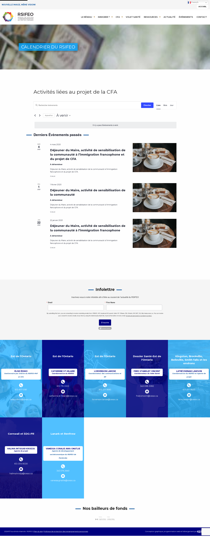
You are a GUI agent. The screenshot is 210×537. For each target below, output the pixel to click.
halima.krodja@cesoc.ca (21, 473)
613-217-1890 (105, 389)
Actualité (169, 17)
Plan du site (38, 531)
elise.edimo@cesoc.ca (21, 399)
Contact (202, 17)
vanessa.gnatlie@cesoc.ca (63, 480)
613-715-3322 (63, 386)
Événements (186, 17)
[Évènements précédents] (35, 115)
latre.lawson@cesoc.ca (189, 399)
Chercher (147, 105)
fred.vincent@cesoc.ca (147, 396)
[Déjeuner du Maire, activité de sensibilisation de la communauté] (154, 197)
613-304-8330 (21, 464)
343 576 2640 (63, 471)
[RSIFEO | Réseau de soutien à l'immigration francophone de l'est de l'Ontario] (18, 16)
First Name (110, 302)
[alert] (105, 125)
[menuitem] (87, 17)
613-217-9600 (189, 389)
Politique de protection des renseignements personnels (66, 531)
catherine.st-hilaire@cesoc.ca (63, 396)
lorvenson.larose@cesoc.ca (105, 399)
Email (50, 302)
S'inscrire (105, 322)
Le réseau (86, 17)
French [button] (194, 2)
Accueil (202, 6)
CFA (118, 17)
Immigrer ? (104, 17)
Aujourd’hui (49, 115)
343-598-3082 (147, 386)
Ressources (151, 17)
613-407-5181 (21, 389)
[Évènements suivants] (39, 115)
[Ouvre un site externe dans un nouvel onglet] (105, 328)
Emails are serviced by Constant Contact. (139, 316)
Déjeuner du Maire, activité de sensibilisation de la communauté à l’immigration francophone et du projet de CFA (87, 154)
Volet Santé (133, 17)
